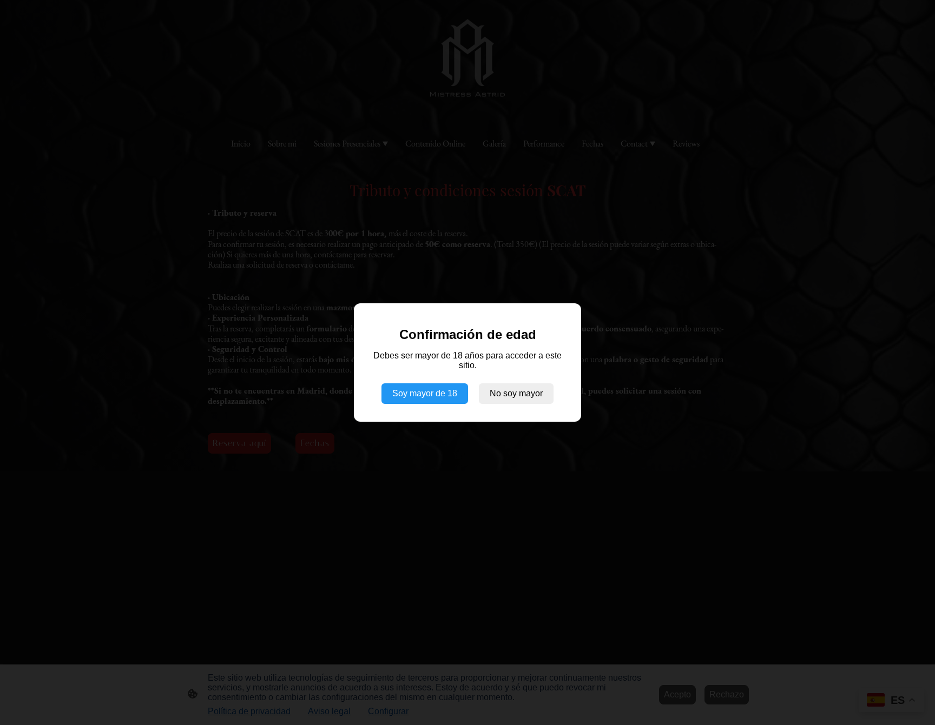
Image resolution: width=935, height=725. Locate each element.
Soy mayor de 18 (424, 393)
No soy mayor (516, 393)
